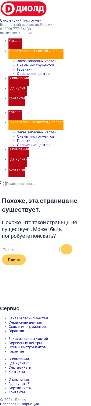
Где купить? (18, 363)
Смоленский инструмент (21, 20)
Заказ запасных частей (37, 61)
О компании (18, 78)
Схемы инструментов (35, 65)
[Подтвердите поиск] (66, 249)
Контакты (16, 98)
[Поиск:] (37, 249)
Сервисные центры (33, 73)
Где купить (17, 88)
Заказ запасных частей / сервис (35, 51)
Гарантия (24, 69)
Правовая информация (19, 404)
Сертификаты (20, 367)
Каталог (15, 40)
